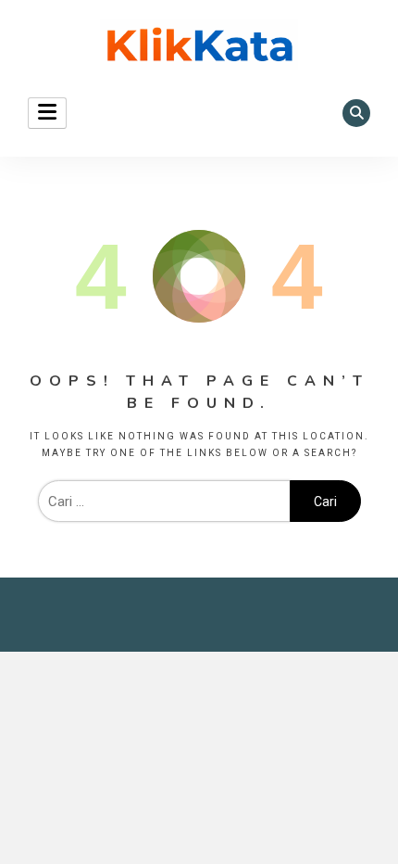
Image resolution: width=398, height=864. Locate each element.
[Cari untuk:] (164, 501)
